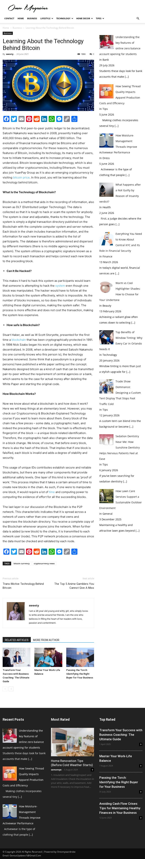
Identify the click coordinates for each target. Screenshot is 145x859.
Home (21, 18)
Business (32, 18)
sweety (9, 54)
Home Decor (83, 18)
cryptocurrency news (44, 563)
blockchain (19, 339)
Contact (9, 18)
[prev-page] (5, 689)
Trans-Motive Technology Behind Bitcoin (23, 586)
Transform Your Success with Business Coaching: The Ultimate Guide (120, 734)
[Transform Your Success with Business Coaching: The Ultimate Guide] (16, 657)
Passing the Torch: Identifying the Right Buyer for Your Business (79, 674)
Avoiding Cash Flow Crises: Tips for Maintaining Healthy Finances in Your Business (119, 808)
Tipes (98, 18)
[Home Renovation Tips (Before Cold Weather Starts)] (72, 742)
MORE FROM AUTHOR (46, 640)
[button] (137, 18)
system (60, 285)
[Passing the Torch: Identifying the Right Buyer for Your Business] (80, 657)
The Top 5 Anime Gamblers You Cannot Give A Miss (74, 586)
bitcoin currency (22, 563)
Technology (63, 18)
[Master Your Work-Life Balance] (48, 657)
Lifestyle (45, 18)
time (52, 492)
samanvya (56, 769)
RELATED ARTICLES (17, 640)
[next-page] (11, 689)
